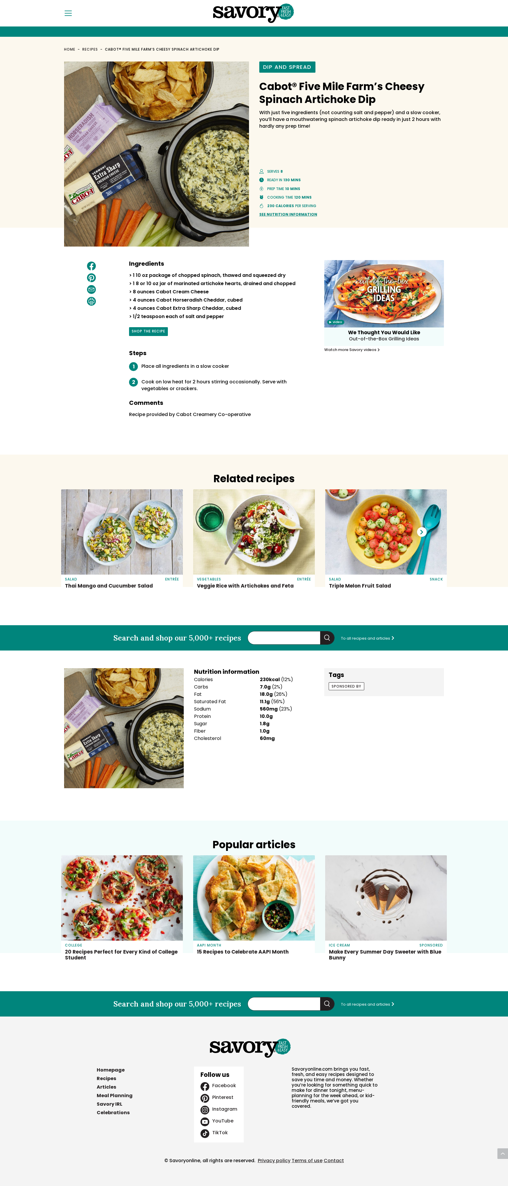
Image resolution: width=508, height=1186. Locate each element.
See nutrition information (288, 214)
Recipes (90, 49)
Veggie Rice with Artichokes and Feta (245, 585)
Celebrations (113, 1112)
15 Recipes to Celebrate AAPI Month (243, 951)
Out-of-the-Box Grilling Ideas (384, 338)
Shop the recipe (148, 332)
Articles (106, 1087)
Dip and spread (287, 67)
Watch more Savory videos (350, 349)
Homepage (111, 1070)
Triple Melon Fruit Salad (360, 585)
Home (69, 49)
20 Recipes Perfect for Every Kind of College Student (121, 954)
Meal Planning (115, 1095)
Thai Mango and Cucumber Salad (109, 585)
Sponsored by (346, 686)
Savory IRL (109, 1104)
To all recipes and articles (366, 638)
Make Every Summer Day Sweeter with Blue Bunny (385, 954)
